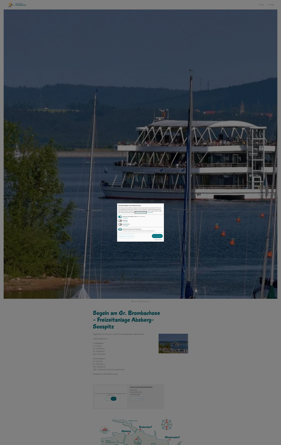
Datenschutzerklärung (140, 212)
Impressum (150, 212)
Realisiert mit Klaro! (158, 239)
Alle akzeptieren (157, 236)
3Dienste (125, 225)
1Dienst (125, 218)
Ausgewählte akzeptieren (126, 236)
